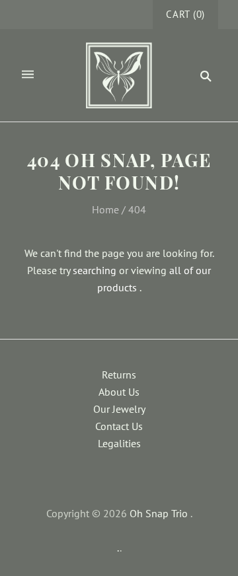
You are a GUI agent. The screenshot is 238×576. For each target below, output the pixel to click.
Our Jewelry (119, 408)
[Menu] (28, 75)
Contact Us (119, 426)
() (185, 14)
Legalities (119, 443)
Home (105, 209)
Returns (119, 374)
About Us (119, 391)
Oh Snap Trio (159, 513)
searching (94, 270)
